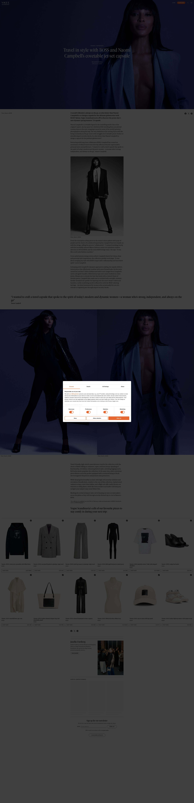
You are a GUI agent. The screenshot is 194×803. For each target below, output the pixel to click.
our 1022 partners (74, 394)
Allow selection (97, 418)
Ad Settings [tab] (105, 386)
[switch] (88, 412)
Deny (75, 418)
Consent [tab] (71, 386)
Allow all (119, 418)
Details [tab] (88, 386)
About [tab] (122, 386)
